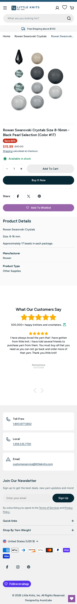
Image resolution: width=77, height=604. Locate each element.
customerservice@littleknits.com (33, 464)
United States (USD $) (21, 541)
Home (6, 36)
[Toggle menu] (5, 8)
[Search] (69, 18)
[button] (35, 390)
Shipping (8, 151)
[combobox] (38, 18)
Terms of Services (49, 507)
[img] (38, 317)
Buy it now (38, 180)
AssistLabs (46, 600)
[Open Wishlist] (71, 598)
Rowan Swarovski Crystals (31, 36)
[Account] (57, 8)
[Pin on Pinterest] (39, 196)
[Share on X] (28, 196)
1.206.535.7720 (22, 444)
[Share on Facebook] (18, 196)
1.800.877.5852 (22, 424)
